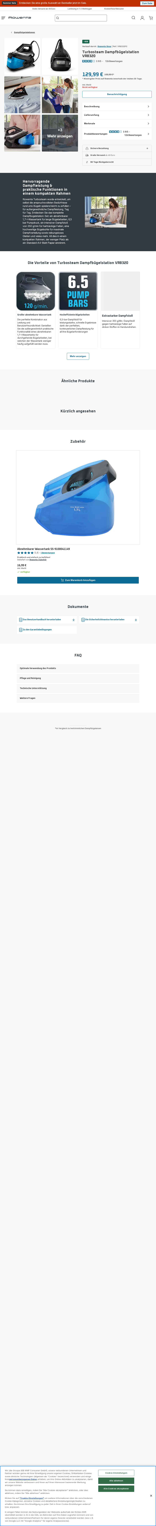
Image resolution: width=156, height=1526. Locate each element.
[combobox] (60, 761)
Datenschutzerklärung (56, 804)
